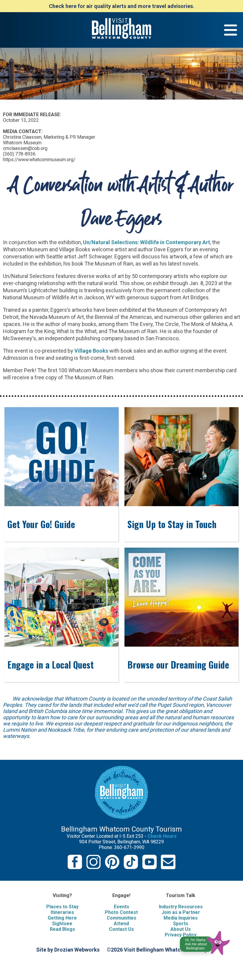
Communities (121, 918)
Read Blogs (62, 929)
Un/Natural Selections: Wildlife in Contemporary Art (146, 242)
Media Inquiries (181, 918)
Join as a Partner (181, 912)
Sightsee (62, 923)
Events (121, 906)
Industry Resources (181, 906)
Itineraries (62, 912)
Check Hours (162, 836)
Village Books (91, 351)
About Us (180, 929)
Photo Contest (121, 912)
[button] (205, 941)
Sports (180, 923)
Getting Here (62, 918)
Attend (121, 923)
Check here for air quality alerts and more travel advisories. (121, 6)
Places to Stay (62, 906)
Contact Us (121, 929)
